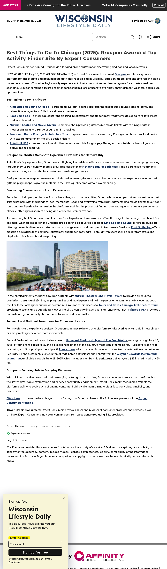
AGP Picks (10, 5)
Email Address (19, 537)
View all (159, 5)
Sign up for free (35, 552)
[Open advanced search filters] (140, 37)
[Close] (63, 498)
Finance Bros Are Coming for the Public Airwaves (54, 5)
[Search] (132, 37)
